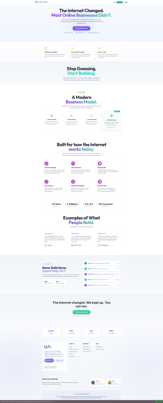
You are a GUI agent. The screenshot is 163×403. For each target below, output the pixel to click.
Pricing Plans (72, 356)
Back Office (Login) (87, 351)
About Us (71, 353)
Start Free (120, 2)
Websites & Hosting (73, 349)
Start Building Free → (81, 28)
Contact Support (86, 349)
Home (70, 346)
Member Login (60, 360)
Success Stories (86, 346)
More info (52, 401)
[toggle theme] (115, 2)
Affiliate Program (73, 351)
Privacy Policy (99, 346)
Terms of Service (100, 349)
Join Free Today (49, 360)
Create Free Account (81, 312)
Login (126, 2)
